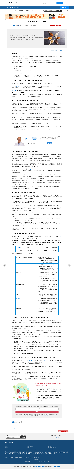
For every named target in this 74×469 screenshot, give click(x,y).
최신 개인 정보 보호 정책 (52, 447)
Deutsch (44, 5)
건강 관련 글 (7, 447)
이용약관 (49, 446)
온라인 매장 (64, 7)
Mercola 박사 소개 (15, 7)
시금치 (19, 247)
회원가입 (60, 3)
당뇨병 (44, 360)
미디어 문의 (29, 445)
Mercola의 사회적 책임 (30, 446)
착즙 (60, 236)
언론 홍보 (28, 447)
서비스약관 (43, 466)
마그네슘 (14, 90)
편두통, (17, 86)
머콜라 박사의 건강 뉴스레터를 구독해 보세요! (24, 10)
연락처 (6, 446)
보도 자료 (49, 445)
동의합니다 (56, 466)
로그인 (54, 3)
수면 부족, (31, 360)
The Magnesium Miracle (32, 169)
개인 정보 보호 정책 (37, 466)
